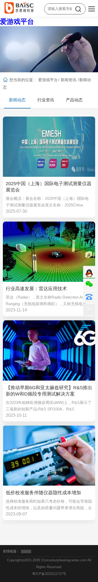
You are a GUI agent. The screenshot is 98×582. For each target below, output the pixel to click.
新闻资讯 (68, 80)
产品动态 (74, 100)
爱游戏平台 (17, 21)
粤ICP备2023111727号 (49, 574)
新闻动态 (17, 100)
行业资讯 (45, 100)
